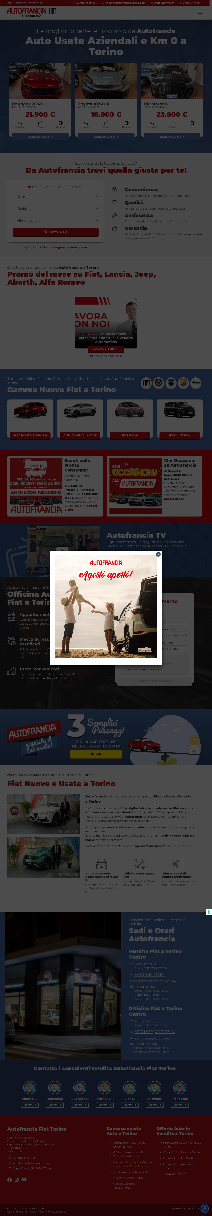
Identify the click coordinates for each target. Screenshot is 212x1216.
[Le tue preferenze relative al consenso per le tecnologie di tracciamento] (209, 912)
